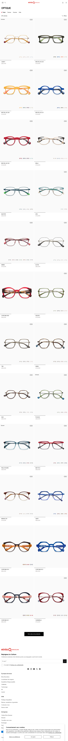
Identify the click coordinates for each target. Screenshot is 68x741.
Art (2, 689)
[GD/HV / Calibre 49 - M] (54, 361)
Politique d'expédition (6, 699)
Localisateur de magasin (7, 679)
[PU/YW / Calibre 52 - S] (31, 260)
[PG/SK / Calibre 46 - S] (31, 57)
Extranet (3, 717)
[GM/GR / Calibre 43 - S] (58, 412)
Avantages (4, 722)
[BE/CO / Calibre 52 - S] (13, 260)
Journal (3, 692)
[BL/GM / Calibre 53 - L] (24, 209)
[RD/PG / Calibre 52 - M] (54, 615)
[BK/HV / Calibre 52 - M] (58, 615)
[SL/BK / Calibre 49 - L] (28, 513)
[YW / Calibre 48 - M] (20, 107)
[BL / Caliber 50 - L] (54, 513)
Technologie (4, 687)
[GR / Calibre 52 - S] (20, 260)
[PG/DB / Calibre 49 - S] (24, 412)
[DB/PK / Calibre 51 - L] (24, 615)
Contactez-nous (5, 705)
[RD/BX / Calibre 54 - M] (65, 209)
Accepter (33, 737)
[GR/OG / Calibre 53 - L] (31, 209)
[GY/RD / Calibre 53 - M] (54, 463)
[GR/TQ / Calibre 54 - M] (62, 209)
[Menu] (2, 2)
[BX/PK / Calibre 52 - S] (62, 158)
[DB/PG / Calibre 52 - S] (9, 260)
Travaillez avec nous (6, 720)
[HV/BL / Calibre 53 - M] (65, 463)
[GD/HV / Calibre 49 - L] (20, 513)
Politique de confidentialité (54, 732)
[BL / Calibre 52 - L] (58, 57)
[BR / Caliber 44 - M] (62, 107)
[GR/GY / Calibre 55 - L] (31, 463)
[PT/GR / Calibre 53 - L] (20, 209)
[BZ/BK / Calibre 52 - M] (24, 361)
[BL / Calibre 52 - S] (58, 158)
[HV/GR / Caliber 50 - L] (62, 513)
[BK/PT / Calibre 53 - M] (58, 463)
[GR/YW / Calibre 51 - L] (28, 615)
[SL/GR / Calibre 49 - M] (65, 361)
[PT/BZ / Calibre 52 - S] (28, 260)
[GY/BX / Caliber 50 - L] (58, 513)
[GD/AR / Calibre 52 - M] (20, 361)
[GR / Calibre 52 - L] (54, 57)
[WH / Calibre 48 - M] (31, 107)
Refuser (52, 737)
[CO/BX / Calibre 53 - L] (28, 564)
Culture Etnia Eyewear (6, 715)
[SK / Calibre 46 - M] (31, 158)
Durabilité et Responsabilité (8, 682)
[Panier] (66, 2)
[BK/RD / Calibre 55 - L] (28, 463)
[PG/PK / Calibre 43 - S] (65, 412)
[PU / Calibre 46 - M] (28, 158)
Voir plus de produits (34, 634)
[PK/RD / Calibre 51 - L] (31, 615)
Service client (4, 707)
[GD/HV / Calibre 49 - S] (20, 412)
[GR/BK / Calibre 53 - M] (62, 463)
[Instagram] (31, 669)
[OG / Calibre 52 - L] (62, 57)
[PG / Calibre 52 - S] (62, 260)
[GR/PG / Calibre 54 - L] (54, 310)
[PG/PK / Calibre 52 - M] (31, 361)
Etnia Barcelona (5, 677)
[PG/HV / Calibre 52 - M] (28, 361)
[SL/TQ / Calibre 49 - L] (31, 513)
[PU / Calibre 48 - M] (28, 107)
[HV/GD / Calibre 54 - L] (62, 310)
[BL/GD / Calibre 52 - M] (62, 615)
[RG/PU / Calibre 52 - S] (65, 260)
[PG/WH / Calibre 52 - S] (65, 158)
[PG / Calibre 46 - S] (24, 57)
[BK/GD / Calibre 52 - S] (17, 260)
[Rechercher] (5, 2)
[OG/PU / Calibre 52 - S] (24, 260)
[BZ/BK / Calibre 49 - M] (58, 361)
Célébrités (3, 684)
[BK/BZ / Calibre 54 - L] (58, 310)
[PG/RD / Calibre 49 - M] (62, 361)
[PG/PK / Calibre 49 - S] (28, 412)
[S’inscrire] (65, 661)
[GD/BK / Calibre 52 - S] (58, 260)
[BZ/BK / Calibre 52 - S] (54, 158)
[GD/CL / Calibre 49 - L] (24, 513)
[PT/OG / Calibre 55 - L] (20, 463)
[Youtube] (34, 669)
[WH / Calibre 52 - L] (65, 57)
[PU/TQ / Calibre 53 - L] (31, 564)
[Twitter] (37, 669)
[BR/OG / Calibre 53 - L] (24, 564)
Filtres (65, 15)
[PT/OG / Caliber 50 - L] (65, 513)
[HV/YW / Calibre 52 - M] (65, 615)
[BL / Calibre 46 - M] (24, 158)
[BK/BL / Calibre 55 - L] (24, 463)
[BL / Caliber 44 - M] (58, 107)
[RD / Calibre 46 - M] (20, 158)
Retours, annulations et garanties (9, 702)
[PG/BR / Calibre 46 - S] (28, 57)
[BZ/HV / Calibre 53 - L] (28, 209)
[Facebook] (28, 669)
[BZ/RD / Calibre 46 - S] (20, 57)
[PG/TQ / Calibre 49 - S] (31, 412)
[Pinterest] (40, 669)
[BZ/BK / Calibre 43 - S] (62, 412)
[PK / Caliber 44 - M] (65, 107)
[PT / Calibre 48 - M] (24, 107)
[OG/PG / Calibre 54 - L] (65, 310)
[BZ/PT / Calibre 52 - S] (54, 260)
